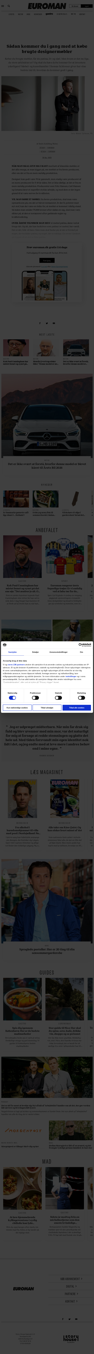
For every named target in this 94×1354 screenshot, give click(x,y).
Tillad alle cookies (76, 708)
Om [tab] (81, 652)
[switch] (35, 698)
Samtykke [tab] (12, 652)
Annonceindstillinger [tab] (58, 652)
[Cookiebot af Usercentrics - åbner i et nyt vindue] (80, 645)
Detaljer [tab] (35, 652)
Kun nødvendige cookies (17, 708)
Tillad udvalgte (47, 708)
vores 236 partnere (16, 665)
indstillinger (71, 676)
